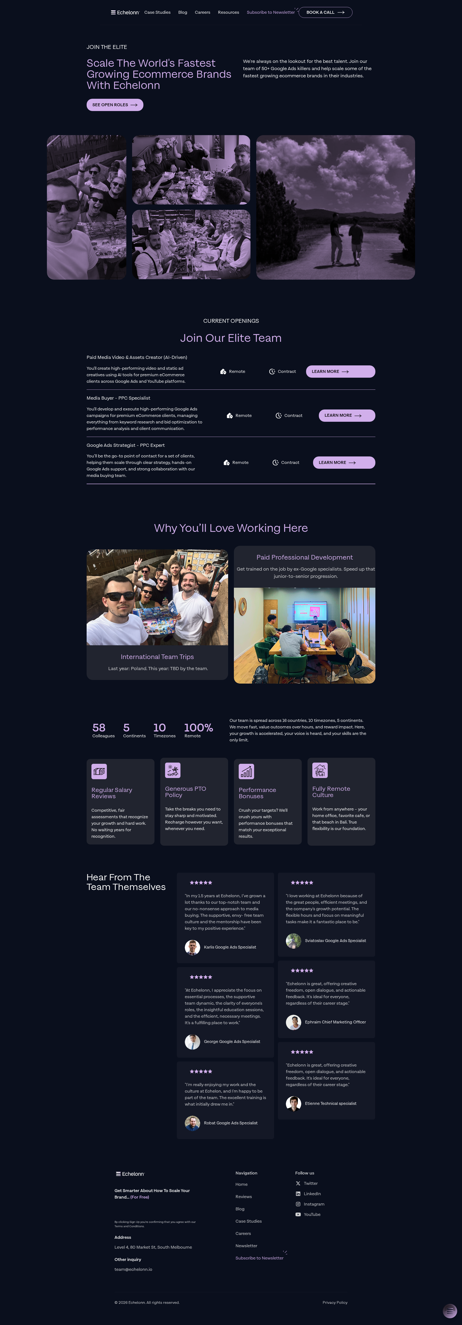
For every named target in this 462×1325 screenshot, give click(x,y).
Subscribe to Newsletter (271, 12)
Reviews (244, 1197)
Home (242, 1184)
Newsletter (246, 1246)
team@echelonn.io (133, 1269)
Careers (202, 12)
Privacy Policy (335, 1302)
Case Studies (157, 12)
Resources (228, 12)
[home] (125, 12)
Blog (182, 12)
